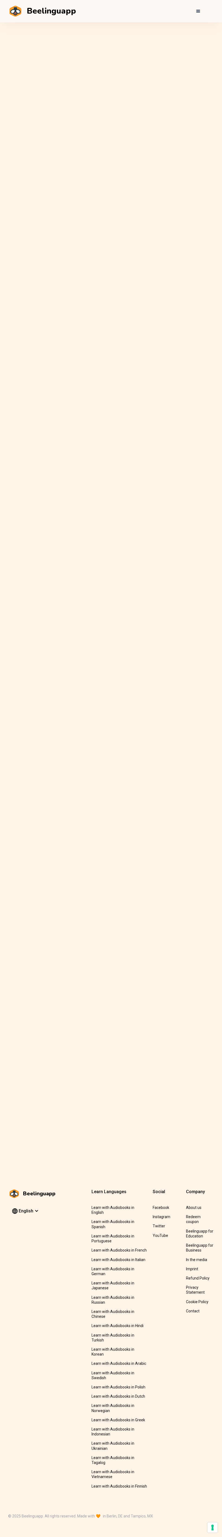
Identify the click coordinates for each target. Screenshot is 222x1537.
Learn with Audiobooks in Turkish (113, 1337)
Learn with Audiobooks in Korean (113, 1351)
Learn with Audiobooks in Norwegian (113, 1408)
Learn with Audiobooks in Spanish (113, 1224)
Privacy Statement (195, 1289)
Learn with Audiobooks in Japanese (113, 1285)
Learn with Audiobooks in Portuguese (113, 1238)
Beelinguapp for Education (199, 1233)
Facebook (161, 1207)
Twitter (159, 1226)
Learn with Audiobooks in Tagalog (113, 1460)
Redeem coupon (193, 1219)
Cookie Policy (197, 1302)
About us (193, 1207)
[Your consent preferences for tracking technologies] (212, 1527)
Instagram (161, 1217)
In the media (196, 1260)
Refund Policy (198, 1278)
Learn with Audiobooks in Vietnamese (113, 1474)
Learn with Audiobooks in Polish (118, 1387)
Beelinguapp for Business (199, 1247)
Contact (193, 1311)
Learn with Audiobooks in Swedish (113, 1375)
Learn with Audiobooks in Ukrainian (113, 1445)
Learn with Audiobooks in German (113, 1271)
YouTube (160, 1235)
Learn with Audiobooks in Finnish (119, 1486)
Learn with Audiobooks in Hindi (117, 1326)
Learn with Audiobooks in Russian (113, 1300)
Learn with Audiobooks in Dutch (118, 1396)
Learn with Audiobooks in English (113, 1210)
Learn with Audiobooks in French (119, 1250)
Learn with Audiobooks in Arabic (119, 1363)
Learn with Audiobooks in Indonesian (113, 1431)
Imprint (192, 1269)
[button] (198, 11)
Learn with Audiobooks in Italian (118, 1260)
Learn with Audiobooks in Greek (118, 1420)
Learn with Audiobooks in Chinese (113, 1314)
